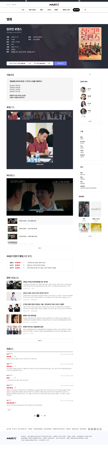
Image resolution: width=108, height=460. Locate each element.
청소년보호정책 (47, 429)
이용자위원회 (83, 429)
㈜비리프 (82, 174)
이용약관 (68, 429)
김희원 (29, 52)
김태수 (82, 139)
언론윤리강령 (75, 429)
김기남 (82, 143)
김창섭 (82, 148)
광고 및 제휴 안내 (22, 429)
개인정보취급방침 (38, 429)
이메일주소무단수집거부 (59, 429)
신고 (72, 354)
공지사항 (9, 429)
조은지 (13, 49)
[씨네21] (54, 4)
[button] (69, 116)
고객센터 (30, 429)
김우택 (82, 157)
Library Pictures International (88, 188)
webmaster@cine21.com (31, 440)
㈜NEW (82, 179)
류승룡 (13, 52)
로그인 (8, 4)
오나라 (21, 52)
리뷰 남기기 (60, 63)
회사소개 (14, 429)
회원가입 (14, 4)
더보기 (39, 248)
